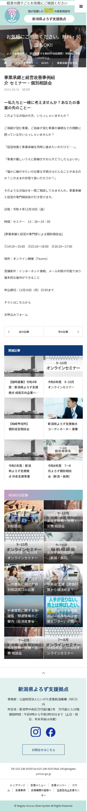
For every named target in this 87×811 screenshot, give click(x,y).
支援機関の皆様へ (41, 790)
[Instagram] (36, 732)
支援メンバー (59, 785)
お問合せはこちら (43, 750)
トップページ (17, 785)
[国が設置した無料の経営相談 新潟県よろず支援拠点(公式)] (43, 689)
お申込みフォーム (16, 314)
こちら (20, 302)
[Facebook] (50, 731)
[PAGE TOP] (43, 673)
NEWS (26, 89)
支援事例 (20, 790)
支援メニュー (38, 785)
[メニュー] (80, 6)
